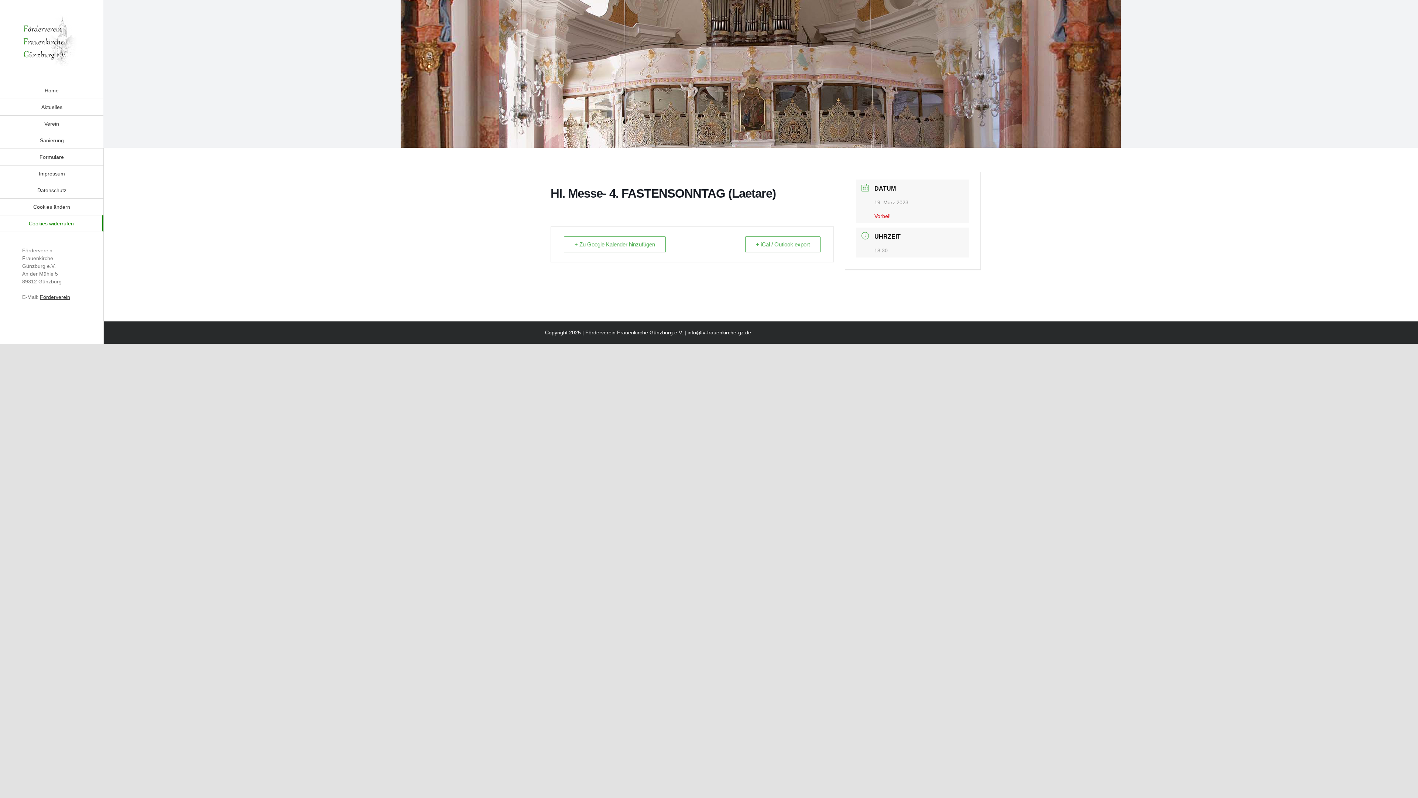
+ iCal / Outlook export (783, 244)
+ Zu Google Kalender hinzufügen (615, 244)
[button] (51, 207)
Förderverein (55, 297)
